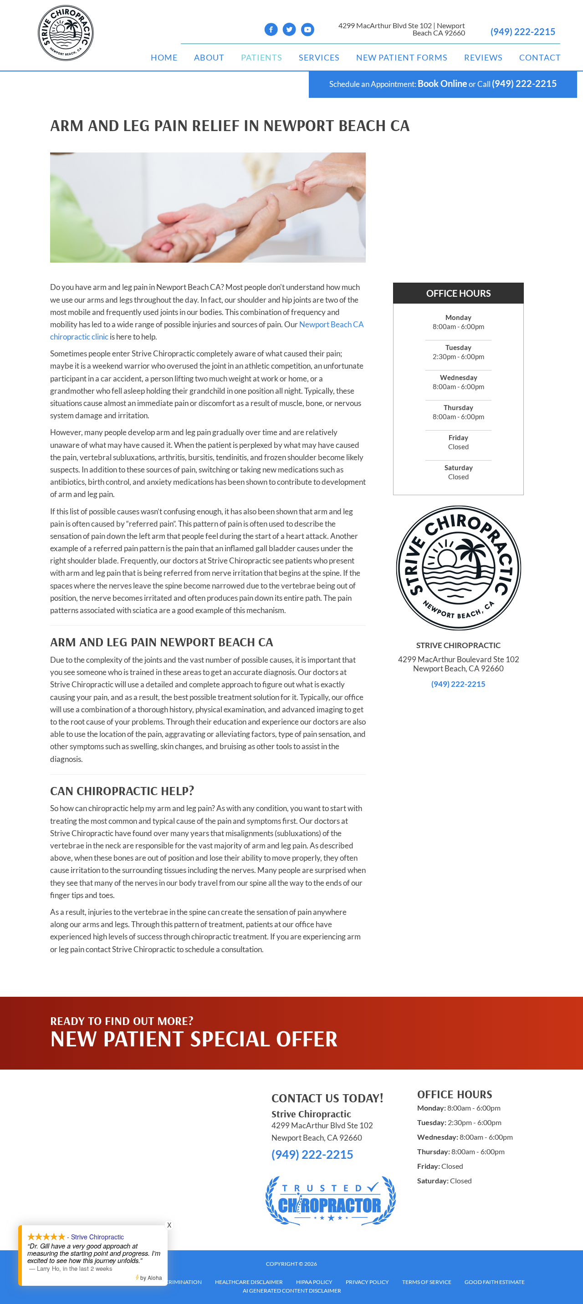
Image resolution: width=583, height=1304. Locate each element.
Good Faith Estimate (495, 1282)
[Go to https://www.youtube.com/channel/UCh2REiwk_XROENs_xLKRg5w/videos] (307, 31)
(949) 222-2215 (523, 31)
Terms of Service (426, 1282)
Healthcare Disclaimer (249, 1282)
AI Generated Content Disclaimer (292, 1290)
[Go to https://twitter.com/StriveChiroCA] (289, 31)
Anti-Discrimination (172, 1282)
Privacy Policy (367, 1282)
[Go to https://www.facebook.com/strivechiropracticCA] (271, 31)
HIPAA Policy (314, 1282)
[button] (446, 1014)
